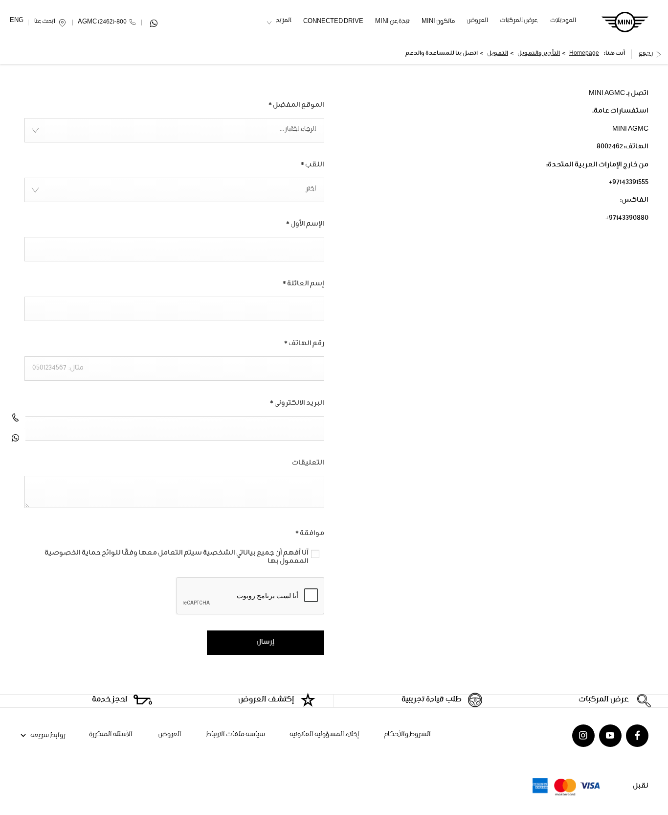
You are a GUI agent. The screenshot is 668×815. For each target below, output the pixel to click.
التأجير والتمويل (538, 54)
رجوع (646, 54)
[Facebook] (637, 735)
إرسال (265, 643)
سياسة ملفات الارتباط (235, 735)
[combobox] (174, 130)
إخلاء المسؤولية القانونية (324, 735)
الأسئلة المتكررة (111, 735)
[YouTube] (610, 735)
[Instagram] (583, 735)
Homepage (584, 54)
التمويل (497, 54)
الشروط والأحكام (407, 735)
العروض (169, 735)
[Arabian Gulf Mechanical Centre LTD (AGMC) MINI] (624, 22)
